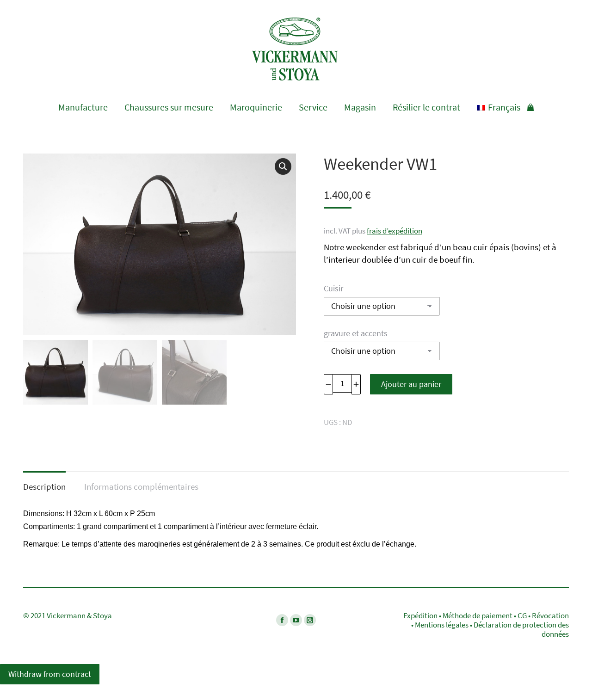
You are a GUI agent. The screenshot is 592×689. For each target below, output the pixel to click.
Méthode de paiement (477, 615)
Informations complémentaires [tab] (141, 486)
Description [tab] (44, 486)
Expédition (420, 615)
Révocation (550, 615)
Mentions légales (442, 625)
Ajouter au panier (411, 384)
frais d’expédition (394, 231)
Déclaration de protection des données (521, 629)
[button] (283, 166)
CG (522, 615)
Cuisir (333, 288)
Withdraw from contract (49, 674)
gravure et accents (356, 333)
